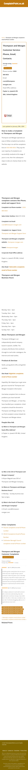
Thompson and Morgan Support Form (14, 233)
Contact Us (10, 750)
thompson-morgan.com (15, 242)
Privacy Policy (24, 750)
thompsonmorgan (12, 247)
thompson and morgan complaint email (12, 607)
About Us (4, 750)
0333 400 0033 (11, 148)
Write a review (7, 68)
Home (3, 37)
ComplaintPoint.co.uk (14, 3)
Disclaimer (16, 750)
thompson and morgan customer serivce (12, 613)
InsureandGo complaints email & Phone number (14, 619)
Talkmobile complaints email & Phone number (13, 617)
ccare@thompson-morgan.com (11, 225)
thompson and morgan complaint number (12, 609)
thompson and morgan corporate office (12, 611)
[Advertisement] (14, 22)
